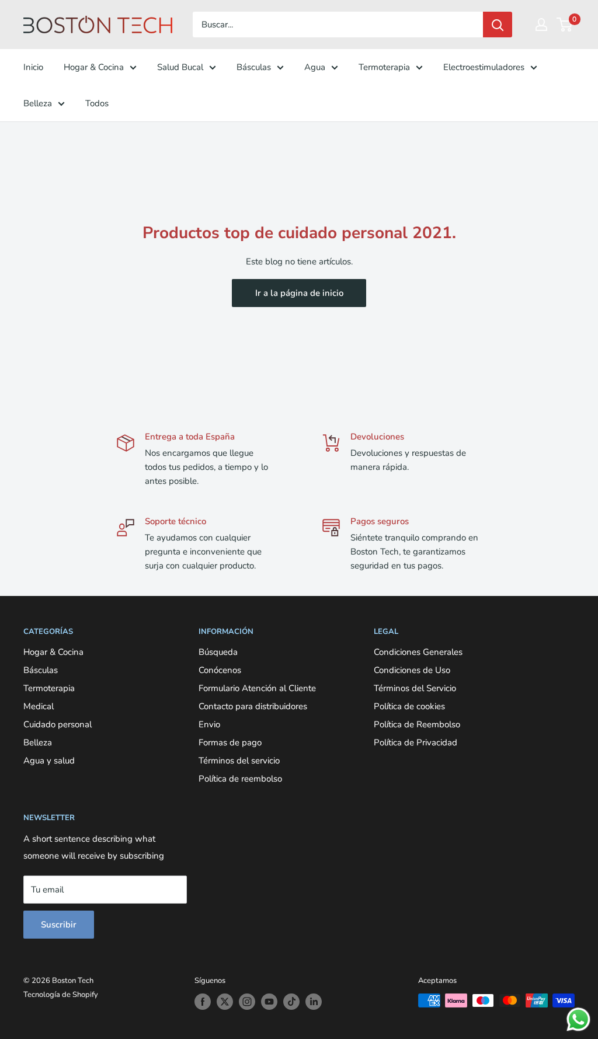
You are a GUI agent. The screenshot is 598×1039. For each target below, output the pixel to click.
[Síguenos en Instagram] (247, 1001)
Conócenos (220, 670)
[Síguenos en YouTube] (269, 1001)
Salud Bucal (180, 67)
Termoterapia (384, 67)
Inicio (33, 67)
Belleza (37, 103)
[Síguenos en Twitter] (225, 1001)
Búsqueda (218, 652)
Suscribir (59, 924)
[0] (565, 25)
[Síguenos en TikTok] (291, 1001)
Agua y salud (49, 760)
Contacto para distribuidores (253, 706)
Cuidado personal (57, 724)
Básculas (254, 67)
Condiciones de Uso (412, 670)
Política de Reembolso (417, 724)
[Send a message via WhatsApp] (578, 1019)
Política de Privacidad (415, 742)
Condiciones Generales (418, 652)
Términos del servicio (239, 760)
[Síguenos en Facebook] (202, 1001)
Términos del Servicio (415, 688)
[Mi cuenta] (541, 24)
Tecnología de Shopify (60, 994)
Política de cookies (409, 706)
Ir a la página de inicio (299, 293)
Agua (314, 67)
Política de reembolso (240, 779)
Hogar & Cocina (94, 67)
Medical (38, 706)
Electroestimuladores (483, 67)
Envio (209, 724)
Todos (97, 103)
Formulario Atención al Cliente (257, 688)
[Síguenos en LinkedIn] (313, 1001)
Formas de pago (230, 742)
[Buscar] (497, 24)
